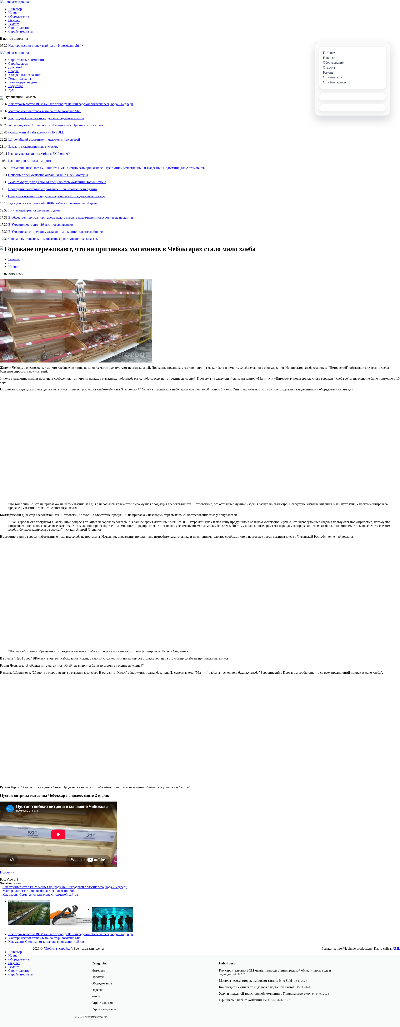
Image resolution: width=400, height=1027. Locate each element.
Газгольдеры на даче (22, 82)
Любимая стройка (57, 948)
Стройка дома (18, 63)
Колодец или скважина (24, 75)
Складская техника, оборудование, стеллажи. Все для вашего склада (56, 196)
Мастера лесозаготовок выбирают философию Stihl (44, 45)
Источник (7, 872)
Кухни (13, 90)
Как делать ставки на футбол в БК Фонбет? (39, 153)
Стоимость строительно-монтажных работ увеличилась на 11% (53, 238)
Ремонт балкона (19, 78)
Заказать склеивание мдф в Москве (33, 146)
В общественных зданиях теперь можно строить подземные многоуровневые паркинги (70, 217)
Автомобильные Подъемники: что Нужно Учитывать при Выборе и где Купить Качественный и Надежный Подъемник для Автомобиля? (106, 168)
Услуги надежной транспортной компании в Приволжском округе (55, 125)
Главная (14, 259)
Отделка (14, 20)
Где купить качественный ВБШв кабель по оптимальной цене (52, 203)
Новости (14, 12)
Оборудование (18, 16)
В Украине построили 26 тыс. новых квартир (40, 224)
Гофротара (15, 86)
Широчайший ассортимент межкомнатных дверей (44, 139)
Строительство (19, 27)
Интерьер (15, 9)
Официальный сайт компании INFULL (36, 132)
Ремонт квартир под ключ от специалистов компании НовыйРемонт (57, 182)
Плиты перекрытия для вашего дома (34, 210)
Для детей (15, 67)
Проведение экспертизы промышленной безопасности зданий (52, 189)
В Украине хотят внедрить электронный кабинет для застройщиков (56, 231)
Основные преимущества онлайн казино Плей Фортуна (48, 175)
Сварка (13, 71)
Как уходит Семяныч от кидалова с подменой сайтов (46, 118)
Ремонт (13, 24)
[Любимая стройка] (14, 2)
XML (396, 948)
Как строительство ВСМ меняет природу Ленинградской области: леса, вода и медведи (70, 104)
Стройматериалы (20, 31)
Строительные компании (26, 60)
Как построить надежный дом (29, 160)
